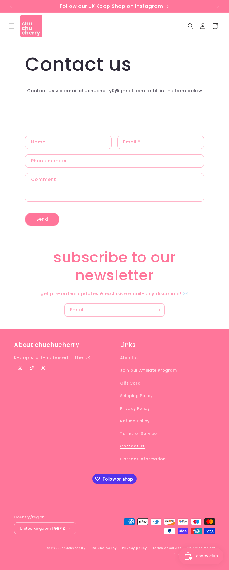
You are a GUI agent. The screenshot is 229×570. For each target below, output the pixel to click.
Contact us (132, 446)
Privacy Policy (135, 408)
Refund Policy (135, 421)
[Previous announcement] (11, 6)
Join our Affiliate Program (148, 370)
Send (42, 219)
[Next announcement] (218, 6)
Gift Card (130, 383)
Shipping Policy (136, 396)
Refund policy (104, 548)
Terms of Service (138, 433)
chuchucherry (73, 548)
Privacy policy (134, 548)
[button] (12, 26)
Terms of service (167, 548)
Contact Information (143, 459)
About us (130, 358)
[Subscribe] (158, 310)
